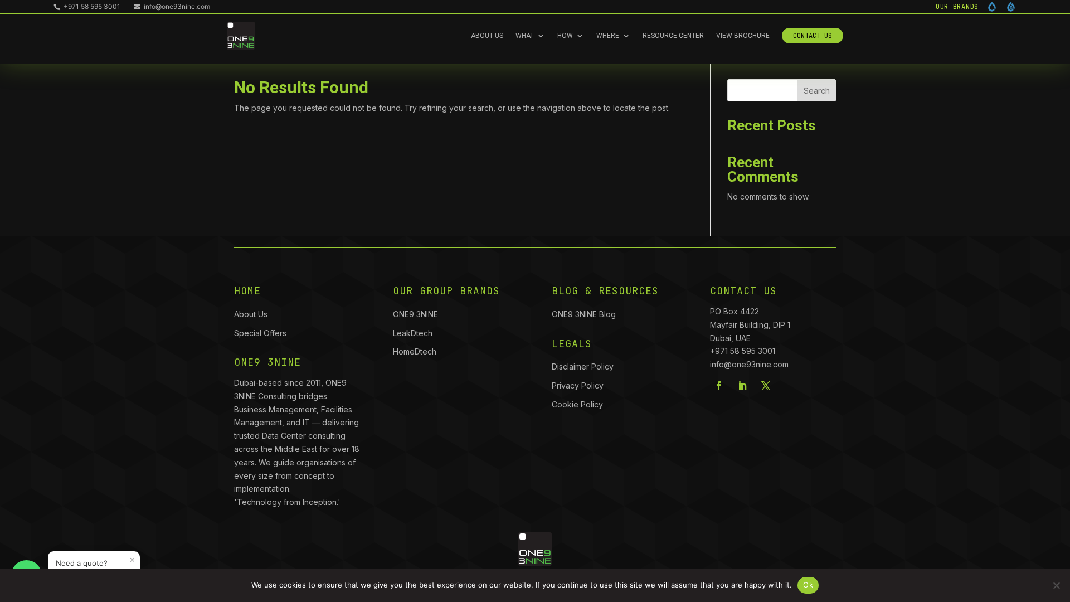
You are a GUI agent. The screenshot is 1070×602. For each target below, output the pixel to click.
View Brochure (743, 36)
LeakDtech (412, 333)
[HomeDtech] (1010, 6)
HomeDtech (414, 351)
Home (247, 290)
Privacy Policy (578, 385)
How (565, 36)
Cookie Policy (577, 404)
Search (817, 90)
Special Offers (260, 333)
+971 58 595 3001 (87, 6)
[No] (1056, 585)
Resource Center (673, 36)
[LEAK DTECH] (992, 6)
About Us (487, 36)
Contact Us (812, 35)
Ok (808, 584)
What (524, 36)
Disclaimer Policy (583, 366)
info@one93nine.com (172, 6)
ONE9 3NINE (416, 314)
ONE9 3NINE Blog (584, 314)
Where (607, 36)
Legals (572, 343)
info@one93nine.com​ (749, 364)
